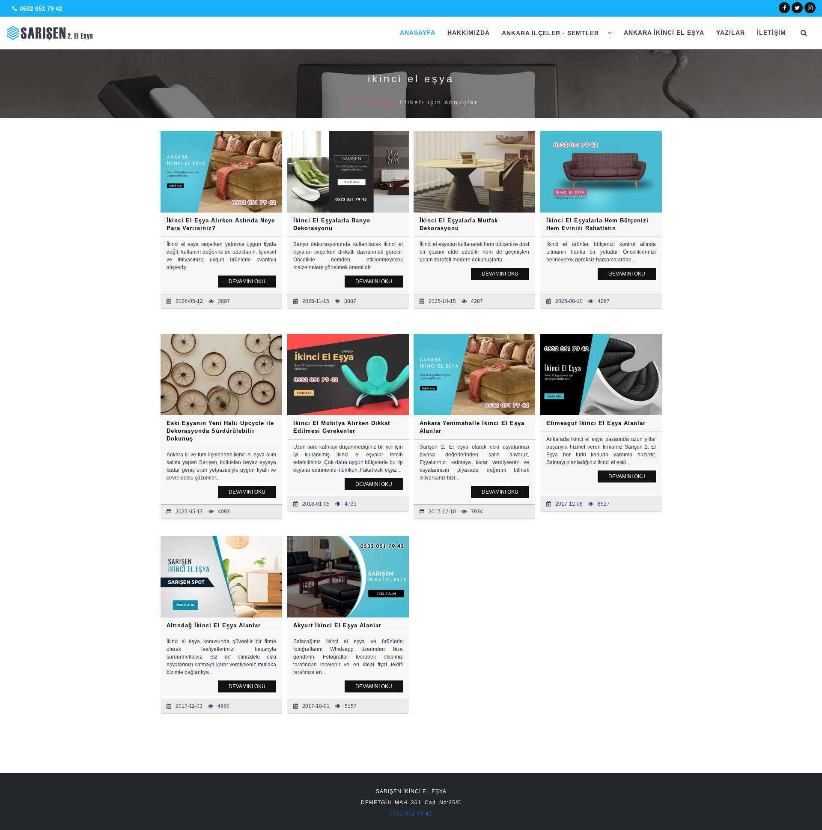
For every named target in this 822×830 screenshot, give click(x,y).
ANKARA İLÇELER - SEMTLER (551, 33)
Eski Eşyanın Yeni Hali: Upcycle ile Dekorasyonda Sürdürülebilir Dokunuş (220, 431)
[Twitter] (797, 7)
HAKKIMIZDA (468, 32)
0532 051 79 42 (41, 8)
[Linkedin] (810, 7)
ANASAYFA (417, 32)
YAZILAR (730, 32)
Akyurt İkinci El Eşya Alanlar (337, 625)
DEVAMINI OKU (247, 282)
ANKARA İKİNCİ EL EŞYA (664, 32)
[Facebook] (784, 7)
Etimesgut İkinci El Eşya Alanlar (596, 423)
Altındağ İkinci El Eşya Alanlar (214, 625)
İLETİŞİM (771, 32)
